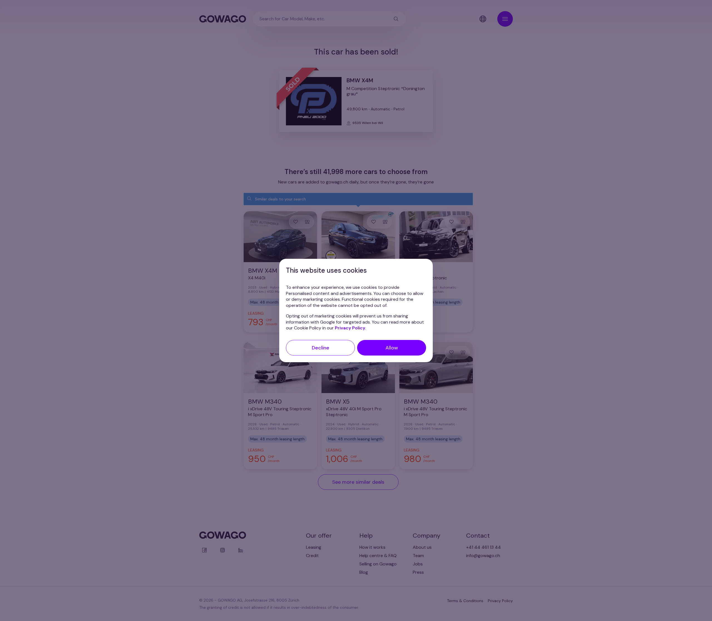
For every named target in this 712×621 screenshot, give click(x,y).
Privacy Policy (350, 328)
